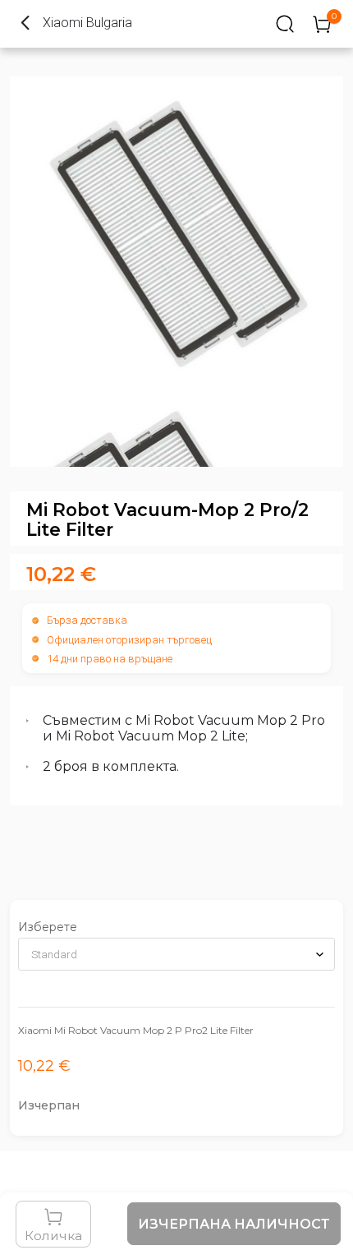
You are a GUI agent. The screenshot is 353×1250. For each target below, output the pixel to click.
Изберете (47, 927)
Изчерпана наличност (234, 1224)
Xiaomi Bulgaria (87, 22)
